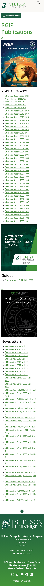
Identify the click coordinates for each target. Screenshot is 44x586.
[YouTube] (22, 574)
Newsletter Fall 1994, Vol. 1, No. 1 (21, 500)
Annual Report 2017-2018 (18, 111)
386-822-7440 (25, 553)
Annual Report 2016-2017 (18, 114)
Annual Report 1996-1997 (18, 177)
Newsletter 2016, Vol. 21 (17, 349)
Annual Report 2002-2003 (18, 158)
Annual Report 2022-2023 (15, 99)
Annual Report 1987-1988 (18, 199)
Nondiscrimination (18, 565)
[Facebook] (26, 574)
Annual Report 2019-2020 (15, 107)
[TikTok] (17, 574)
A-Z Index (8, 562)
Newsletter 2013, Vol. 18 (17, 359)
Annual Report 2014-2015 (18, 120)
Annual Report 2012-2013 (18, 126)
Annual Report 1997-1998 (18, 174)
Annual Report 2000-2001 (18, 164)
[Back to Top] (22, 511)
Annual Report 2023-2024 (18, 96)
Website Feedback (16, 568)
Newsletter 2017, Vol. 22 (17, 346)
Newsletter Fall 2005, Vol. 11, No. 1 (21, 390)
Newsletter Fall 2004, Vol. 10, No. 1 (21, 399)
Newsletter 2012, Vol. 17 (17, 362)
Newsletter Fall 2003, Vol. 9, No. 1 (21, 408)
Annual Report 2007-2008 (18, 142)
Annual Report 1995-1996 (18, 180)
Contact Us (31, 568)
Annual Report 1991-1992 (18, 192)
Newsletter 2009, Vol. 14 (17, 371)
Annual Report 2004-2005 (18, 152)
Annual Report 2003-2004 (18, 155)
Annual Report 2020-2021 (15, 104)
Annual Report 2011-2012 (18, 129)
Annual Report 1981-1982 (18, 218)
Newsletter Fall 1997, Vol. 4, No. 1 (21, 472)
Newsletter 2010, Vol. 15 (17, 368)
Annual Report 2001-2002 (18, 161)
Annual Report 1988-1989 (18, 196)
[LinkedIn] (31, 574)
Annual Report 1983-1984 (18, 211)
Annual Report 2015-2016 (18, 117)
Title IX (31, 565)
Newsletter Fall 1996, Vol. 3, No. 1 (21, 481)
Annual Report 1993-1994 (18, 186)
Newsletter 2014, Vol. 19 (17, 355)
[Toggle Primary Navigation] (38, 8)
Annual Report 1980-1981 (18, 221)
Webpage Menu (12, 15)
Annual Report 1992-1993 (18, 189)
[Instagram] (12, 574)
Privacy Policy (34, 562)
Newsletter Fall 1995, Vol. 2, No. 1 (21, 491)
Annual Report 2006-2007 (18, 145)
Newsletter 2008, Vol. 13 (17, 374)
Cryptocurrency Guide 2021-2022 (19, 280)
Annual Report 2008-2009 (18, 139)
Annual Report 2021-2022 (15, 102)
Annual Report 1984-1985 (18, 208)
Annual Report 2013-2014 (18, 123)
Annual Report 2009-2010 (18, 136)
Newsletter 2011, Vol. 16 (17, 365)
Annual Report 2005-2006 (18, 148)
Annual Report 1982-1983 (18, 214)
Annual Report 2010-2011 (18, 133)
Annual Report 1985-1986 (18, 205)
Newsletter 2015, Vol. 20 (17, 352)
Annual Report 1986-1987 (18, 202)
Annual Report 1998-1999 (18, 170)
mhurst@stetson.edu (25, 550)
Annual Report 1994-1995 (18, 183)
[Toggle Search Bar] (38, 2)
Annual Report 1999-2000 (18, 167)
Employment (20, 562)
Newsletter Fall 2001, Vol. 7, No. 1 (21, 427)
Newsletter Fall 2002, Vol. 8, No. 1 (21, 417)
